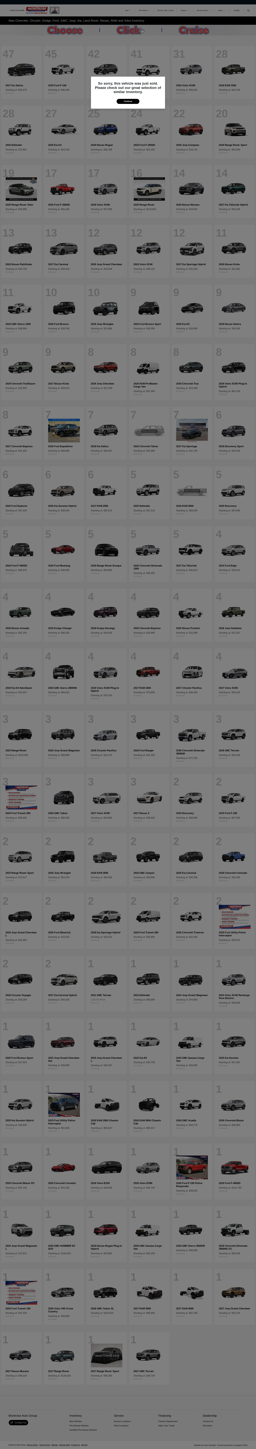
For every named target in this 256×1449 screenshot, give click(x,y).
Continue (128, 101)
